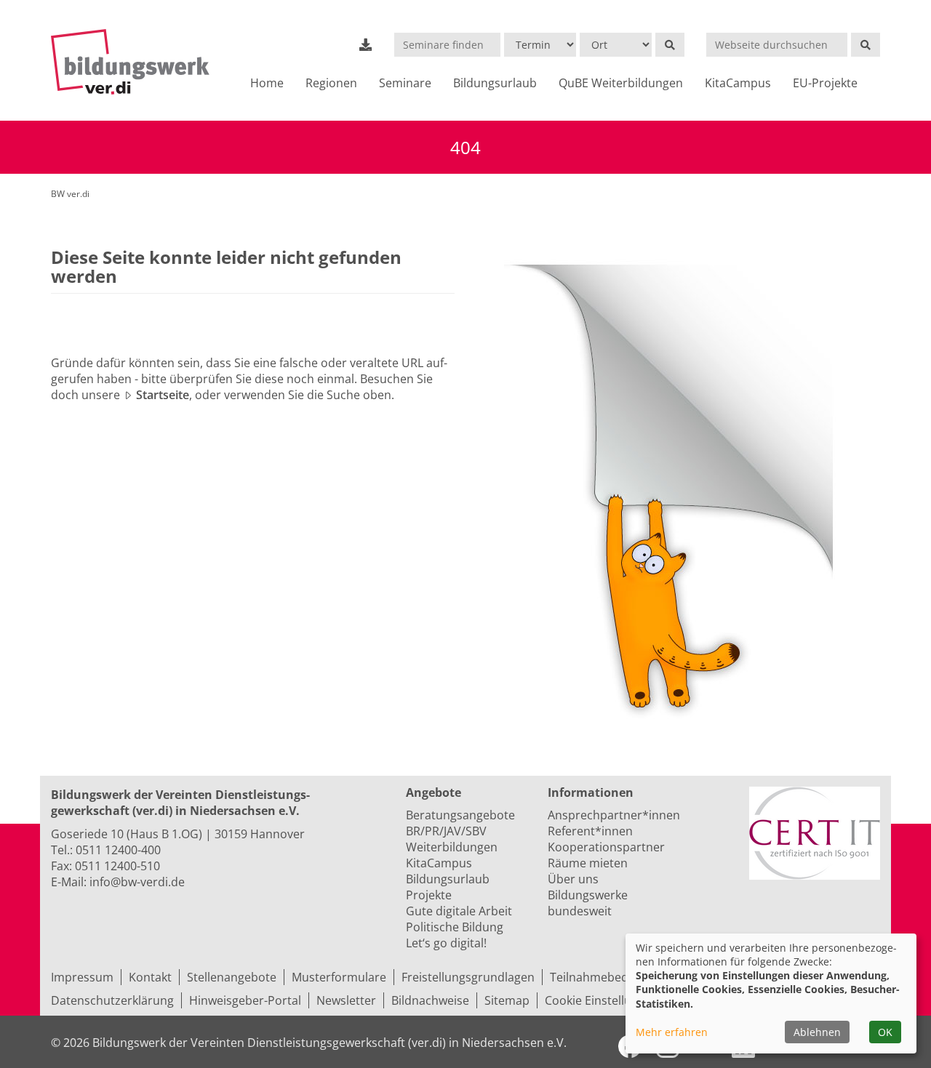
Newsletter (346, 1000)
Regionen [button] (331, 83)
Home (267, 83)
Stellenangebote (231, 977)
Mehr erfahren (672, 1032)
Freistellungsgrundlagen (468, 977)
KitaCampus (738, 83)
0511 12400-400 (118, 850)
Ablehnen (817, 1032)
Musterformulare (339, 977)
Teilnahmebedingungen (615, 977)
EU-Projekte (825, 83)
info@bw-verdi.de (137, 882)
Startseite (162, 395)
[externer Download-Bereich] (365, 44)
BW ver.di (70, 194)
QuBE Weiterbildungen (621, 83)
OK (885, 1032)
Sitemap (507, 1000)
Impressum (82, 977)
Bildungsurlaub (495, 83)
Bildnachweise (430, 1000)
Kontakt (150, 977)
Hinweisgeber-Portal (245, 1000)
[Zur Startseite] (136, 62)
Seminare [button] (405, 83)
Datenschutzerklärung (112, 1000)
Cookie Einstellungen (602, 1000)
